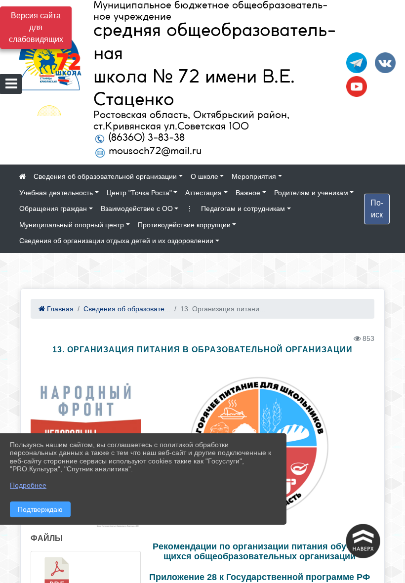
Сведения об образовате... (126, 309)
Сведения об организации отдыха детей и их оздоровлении (116, 241)
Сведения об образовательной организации (105, 176)
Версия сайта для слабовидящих (36, 27)
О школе (204, 176)
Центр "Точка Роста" (139, 193)
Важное (248, 193)
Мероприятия (254, 176)
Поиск (376, 209)
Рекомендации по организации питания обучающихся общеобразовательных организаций (259, 551)
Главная (59, 309)
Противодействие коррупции (184, 225)
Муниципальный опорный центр (71, 225)
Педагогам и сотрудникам (243, 208)
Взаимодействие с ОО (137, 208)
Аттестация (203, 193)
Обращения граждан (53, 208)
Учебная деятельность (56, 193)
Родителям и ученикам (311, 193)
